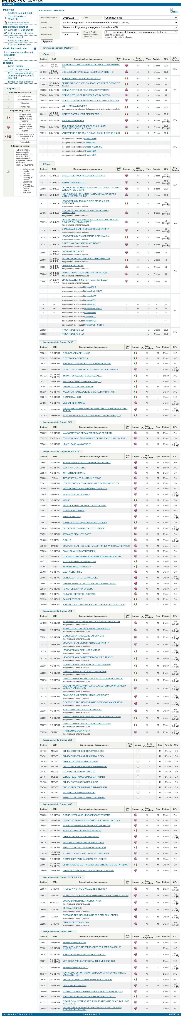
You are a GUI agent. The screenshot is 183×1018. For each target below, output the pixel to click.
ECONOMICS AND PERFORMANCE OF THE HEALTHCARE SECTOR (94, 438)
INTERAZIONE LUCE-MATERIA (77, 567)
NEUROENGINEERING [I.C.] (74, 182)
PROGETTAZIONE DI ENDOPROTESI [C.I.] (82, 381)
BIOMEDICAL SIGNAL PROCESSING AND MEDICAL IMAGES (90, 369)
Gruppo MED (90, 151)
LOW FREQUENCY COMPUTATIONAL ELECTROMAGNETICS (91, 483)
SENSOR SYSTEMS (72, 516)
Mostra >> (68, 48)
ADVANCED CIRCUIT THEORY (77, 534)
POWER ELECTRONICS (74, 511)
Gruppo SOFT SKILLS (94, 325)
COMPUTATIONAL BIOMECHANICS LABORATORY (86, 643)
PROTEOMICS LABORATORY (76, 731)
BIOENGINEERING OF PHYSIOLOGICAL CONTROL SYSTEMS (90, 100)
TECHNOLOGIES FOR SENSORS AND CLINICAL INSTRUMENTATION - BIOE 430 (84, 127)
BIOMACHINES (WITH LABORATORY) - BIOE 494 (85, 859)
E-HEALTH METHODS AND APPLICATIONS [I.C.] (83, 176)
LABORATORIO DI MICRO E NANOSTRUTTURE (85, 671)
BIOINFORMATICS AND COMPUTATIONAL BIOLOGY (87, 462)
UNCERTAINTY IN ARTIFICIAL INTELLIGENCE (84, 528)
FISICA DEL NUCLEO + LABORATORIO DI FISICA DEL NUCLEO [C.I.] (94, 604)
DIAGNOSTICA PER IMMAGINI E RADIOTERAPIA (85, 766)
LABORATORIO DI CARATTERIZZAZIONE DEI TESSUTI (88, 657)
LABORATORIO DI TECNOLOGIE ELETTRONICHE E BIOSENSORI (93, 679)
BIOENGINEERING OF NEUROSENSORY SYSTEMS (85, 90)
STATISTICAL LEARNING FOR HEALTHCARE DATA (85, 280)
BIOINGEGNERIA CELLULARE (76, 353)
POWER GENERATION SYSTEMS (78, 589)
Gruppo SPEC (90, 321)
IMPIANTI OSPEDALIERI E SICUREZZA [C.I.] (82, 114)
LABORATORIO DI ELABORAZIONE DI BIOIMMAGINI (86, 236)
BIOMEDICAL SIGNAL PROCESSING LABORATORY (85, 229)
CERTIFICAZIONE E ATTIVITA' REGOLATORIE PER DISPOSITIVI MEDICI (95, 865)
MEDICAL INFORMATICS (73, 120)
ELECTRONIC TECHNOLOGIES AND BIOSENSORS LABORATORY (93, 702)
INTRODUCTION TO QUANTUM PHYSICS (82, 478)
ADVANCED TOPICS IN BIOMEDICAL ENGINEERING (86, 853)
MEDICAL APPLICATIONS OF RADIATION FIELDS (85, 488)
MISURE (66, 500)
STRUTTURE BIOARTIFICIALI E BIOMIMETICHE (84, 848)
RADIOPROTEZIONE (72, 599)
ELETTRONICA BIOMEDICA (74, 106)
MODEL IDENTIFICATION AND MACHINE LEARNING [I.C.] (88, 72)
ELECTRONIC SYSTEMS (74, 468)
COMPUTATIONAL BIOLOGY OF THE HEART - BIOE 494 (88, 870)
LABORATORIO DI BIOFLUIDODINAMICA (81, 650)
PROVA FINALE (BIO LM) (73, 330)
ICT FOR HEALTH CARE (74, 473)
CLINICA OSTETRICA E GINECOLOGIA (80, 761)
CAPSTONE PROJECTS (72, 251)
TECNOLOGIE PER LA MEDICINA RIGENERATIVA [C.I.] (87, 980)
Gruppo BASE (90, 139)
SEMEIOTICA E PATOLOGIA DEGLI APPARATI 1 (84, 777)
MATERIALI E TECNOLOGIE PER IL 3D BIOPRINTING (86, 258)
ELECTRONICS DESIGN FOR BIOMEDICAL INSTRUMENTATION (92, 556)
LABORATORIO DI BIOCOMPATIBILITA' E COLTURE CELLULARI (92, 716)
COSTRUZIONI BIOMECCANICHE (78, 387)
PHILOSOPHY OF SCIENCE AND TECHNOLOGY (85, 889)
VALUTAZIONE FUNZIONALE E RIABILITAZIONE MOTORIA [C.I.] (91, 133)
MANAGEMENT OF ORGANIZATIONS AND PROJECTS (87, 433)
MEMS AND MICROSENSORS (76, 494)
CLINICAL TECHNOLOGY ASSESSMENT (81, 836)
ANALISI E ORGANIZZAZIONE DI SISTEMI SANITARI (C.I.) (89, 392)
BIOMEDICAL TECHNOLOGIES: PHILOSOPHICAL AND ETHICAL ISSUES (95, 895)
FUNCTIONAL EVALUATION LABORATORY (81, 243)
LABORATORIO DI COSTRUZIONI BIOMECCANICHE (87, 724)
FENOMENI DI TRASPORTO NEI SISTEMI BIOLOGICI (87, 363)
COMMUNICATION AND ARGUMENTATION (82, 901)
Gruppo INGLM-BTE (93, 147)
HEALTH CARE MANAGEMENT (77, 444)
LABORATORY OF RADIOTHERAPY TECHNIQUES (85, 273)
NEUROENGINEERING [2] (74, 942)
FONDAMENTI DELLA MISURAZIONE (79, 561)
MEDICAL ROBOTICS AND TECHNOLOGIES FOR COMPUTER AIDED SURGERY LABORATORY (90, 221)
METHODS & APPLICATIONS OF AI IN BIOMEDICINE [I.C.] (89, 961)
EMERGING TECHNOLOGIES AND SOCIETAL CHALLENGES (90, 915)
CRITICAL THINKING (72, 908)
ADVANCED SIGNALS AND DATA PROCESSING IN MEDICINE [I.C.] (93, 991)
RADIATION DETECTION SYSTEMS (79, 594)
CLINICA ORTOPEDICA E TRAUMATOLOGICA (83, 751)
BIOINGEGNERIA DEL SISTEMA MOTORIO (81, 79)
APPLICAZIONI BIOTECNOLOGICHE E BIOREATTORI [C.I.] (89, 996)
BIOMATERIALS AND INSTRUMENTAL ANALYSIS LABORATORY (91, 621)
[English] (174, 12)
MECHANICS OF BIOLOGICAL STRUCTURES (83, 842)
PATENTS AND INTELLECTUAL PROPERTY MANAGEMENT (89, 584)
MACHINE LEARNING (72, 572)
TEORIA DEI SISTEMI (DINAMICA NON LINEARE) (85, 522)
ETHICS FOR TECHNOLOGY (76, 922)
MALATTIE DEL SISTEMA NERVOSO (79, 772)
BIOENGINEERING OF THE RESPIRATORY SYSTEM (86, 95)
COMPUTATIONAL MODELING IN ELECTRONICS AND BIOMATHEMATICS (96, 546)
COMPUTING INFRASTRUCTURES (79, 551)
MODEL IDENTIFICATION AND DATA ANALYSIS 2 (85, 505)
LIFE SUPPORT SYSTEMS (74, 985)
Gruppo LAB (89, 304)
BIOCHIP (67, 540)
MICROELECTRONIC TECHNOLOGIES (80, 578)
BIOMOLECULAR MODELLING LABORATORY (83, 636)
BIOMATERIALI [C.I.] (72, 397)
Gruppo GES (90, 143)
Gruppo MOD (90, 155)
